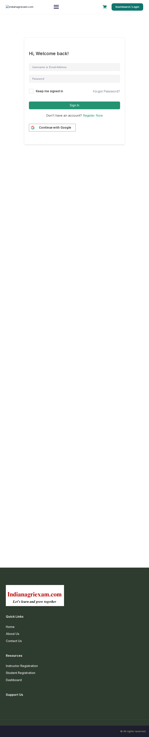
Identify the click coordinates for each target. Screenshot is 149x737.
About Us (12, 634)
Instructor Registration (22, 666)
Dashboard (14, 680)
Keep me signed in (49, 91)
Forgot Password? (106, 91)
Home (10, 627)
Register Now (93, 115)
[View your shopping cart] (105, 7)
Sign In (74, 105)
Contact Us (14, 641)
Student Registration (20, 673)
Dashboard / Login (127, 6)
